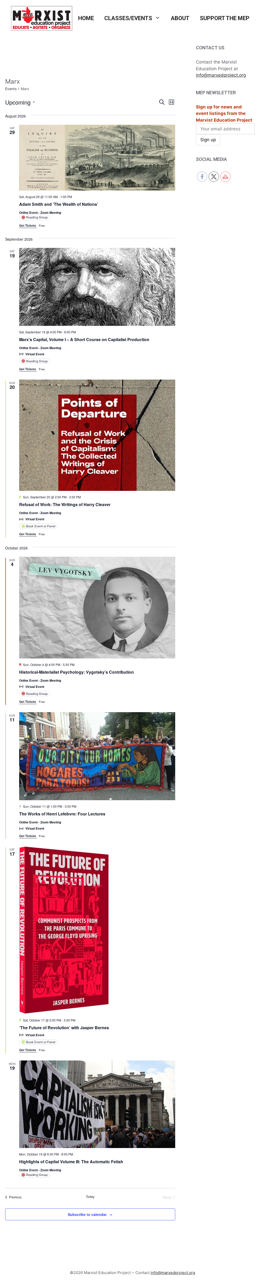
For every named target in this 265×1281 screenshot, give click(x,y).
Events (11, 89)
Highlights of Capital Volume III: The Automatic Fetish (71, 1162)
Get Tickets (28, 225)
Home (86, 18)
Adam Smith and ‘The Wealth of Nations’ (58, 204)
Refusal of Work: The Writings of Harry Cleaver (65, 504)
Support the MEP (224, 18)
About (180, 18)
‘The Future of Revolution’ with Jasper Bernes (64, 1028)
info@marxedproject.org (221, 75)
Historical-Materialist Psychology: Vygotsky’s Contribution (76, 672)
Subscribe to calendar (87, 1214)
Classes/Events (128, 18)
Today (90, 1196)
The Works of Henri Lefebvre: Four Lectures (62, 814)
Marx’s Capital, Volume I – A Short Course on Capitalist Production (84, 339)
